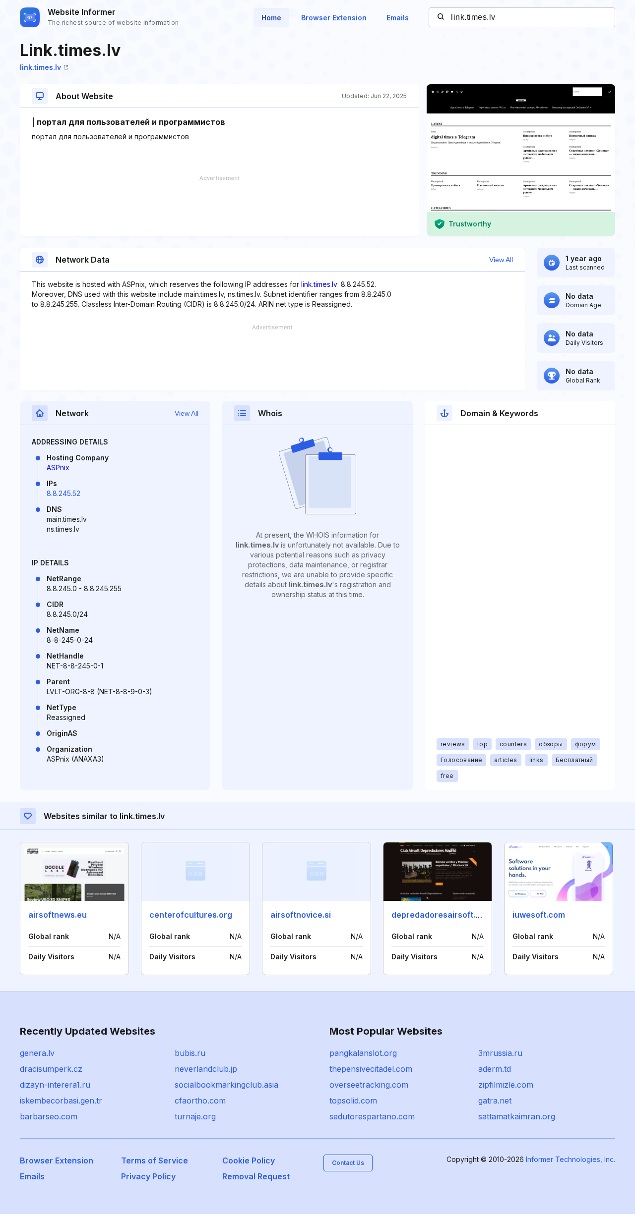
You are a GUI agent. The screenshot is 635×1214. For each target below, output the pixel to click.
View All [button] (501, 260)
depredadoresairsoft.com (441, 915)
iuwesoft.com (538, 915)
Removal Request (256, 1176)
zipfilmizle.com (505, 1085)
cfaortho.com (200, 1100)
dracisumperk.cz (51, 1069)
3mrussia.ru (500, 1053)
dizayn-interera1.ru (55, 1085)
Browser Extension (334, 17)
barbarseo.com (48, 1116)
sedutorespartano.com (372, 1116)
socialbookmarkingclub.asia (226, 1085)
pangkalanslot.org (363, 1053)
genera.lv (37, 1053)
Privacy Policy (148, 1176)
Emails (397, 17)
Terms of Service (154, 1160)
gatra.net (494, 1100)
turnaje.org (195, 1116)
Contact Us (348, 1162)
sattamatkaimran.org (516, 1116)
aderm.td (494, 1069)
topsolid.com (353, 1100)
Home (271, 17)
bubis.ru (190, 1053)
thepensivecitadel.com (370, 1069)
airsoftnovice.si (300, 915)
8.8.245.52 (63, 493)
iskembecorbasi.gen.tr (61, 1100)
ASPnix (58, 467)
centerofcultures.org (190, 915)
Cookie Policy (248, 1160)
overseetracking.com (368, 1085)
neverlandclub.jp (206, 1069)
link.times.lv (40, 67)
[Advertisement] (219, 205)
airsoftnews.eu (57, 915)
